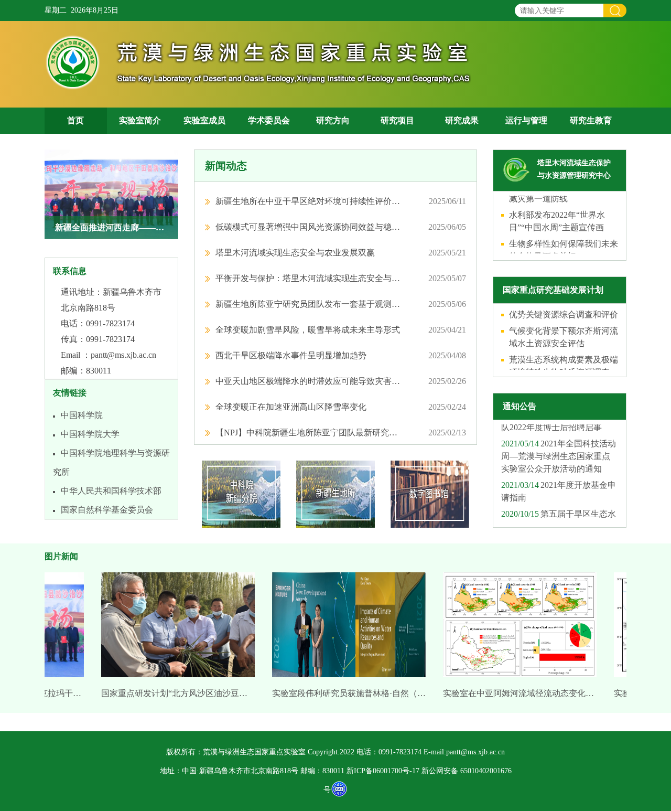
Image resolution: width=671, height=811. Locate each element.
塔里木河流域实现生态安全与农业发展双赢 (295, 252)
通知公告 (519, 406)
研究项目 (397, 120)
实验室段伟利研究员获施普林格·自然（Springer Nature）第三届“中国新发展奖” (338, 693)
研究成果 (462, 120)
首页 (75, 120)
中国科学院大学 (90, 434)
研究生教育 (591, 120)
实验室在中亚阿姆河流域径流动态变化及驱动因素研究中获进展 (509, 693)
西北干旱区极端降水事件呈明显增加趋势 (290, 355)
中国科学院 (82, 415)
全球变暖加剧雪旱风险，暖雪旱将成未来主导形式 (307, 329)
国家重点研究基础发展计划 (553, 289)
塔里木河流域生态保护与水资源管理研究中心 (574, 169)
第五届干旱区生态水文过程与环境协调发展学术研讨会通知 (558, 521)
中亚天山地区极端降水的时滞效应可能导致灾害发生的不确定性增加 (308, 381)
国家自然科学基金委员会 (107, 509)
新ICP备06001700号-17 (383, 771)
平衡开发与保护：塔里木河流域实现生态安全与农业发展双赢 (308, 278)
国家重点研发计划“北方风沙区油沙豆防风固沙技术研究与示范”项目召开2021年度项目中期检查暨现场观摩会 (167, 693)
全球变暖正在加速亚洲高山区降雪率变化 (290, 406)
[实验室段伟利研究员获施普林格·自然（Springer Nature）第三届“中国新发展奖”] (338, 628)
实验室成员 (204, 120)
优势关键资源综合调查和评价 (563, 308)
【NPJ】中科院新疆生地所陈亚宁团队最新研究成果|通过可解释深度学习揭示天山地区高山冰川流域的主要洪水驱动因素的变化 (308, 432)
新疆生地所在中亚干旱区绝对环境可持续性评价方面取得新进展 (308, 201)
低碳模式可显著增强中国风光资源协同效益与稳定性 (308, 226)
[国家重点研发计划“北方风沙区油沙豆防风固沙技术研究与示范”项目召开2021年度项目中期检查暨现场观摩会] (167, 628)
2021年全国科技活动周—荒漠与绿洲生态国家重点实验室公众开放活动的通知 (558, 450)
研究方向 (333, 120)
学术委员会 (269, 120)
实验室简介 (140, 120)
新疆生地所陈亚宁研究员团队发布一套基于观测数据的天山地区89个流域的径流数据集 (308, 304)
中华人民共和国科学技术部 (111, 490)
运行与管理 (526, 120)
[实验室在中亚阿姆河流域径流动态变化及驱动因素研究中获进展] (509, 628)
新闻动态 (226, 166)
